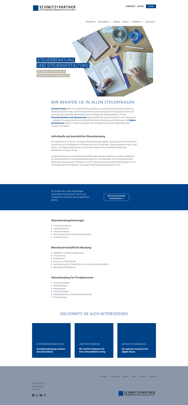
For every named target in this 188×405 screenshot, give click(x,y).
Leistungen (103, 22)
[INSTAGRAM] (37, 395)
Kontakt (36, 389)
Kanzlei (116, 22)
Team (125, 22)
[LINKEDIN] (33, 395)
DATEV (140, 6)
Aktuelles (150, 22)
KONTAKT (130, 6)
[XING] (44, 395)
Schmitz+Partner (59, 108)
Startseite (91, 22)
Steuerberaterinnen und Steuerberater (69, 117)
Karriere (136, 22)
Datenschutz (39, 383)
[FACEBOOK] (41, 395)
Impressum (37, 386)
